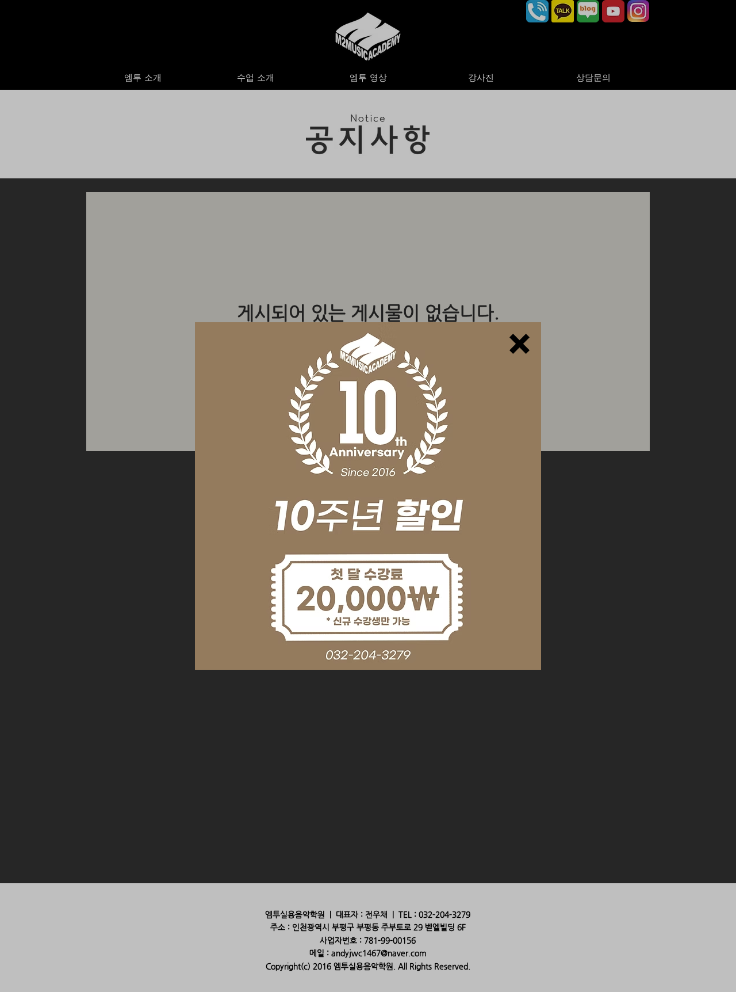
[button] (519, 344)
